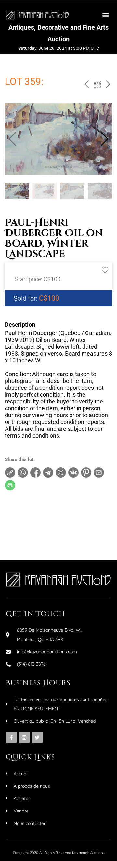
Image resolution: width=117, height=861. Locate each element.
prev (86, 85)
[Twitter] (37, 737)
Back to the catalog (96, 85)
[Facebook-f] (11, 737)
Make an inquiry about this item (45, 541)
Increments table (29, 531)
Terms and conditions (34, 520)
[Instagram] (24, 737)
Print (16, 510)
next (107, 85)
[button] (105, 14)
